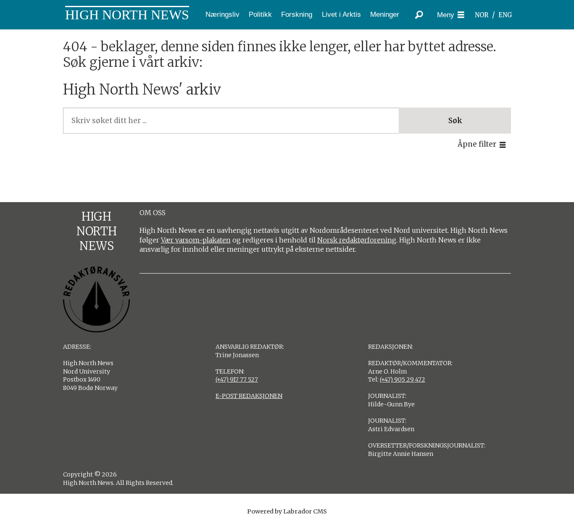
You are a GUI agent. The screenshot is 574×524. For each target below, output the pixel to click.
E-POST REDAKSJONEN (249, 396)
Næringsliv (222, 14)
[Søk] (419, 14)
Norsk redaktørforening (356, 240)
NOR (481, 15)
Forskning (296, 14)
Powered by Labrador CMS (287, 511)
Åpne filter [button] (477, 144)
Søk (455, 120)
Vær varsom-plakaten (196, 240)
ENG (505, 15)
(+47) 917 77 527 (237, 379)
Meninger (384, 14)
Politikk (260, 14)
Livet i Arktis (341, 14)
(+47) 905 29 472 (402, 379)
